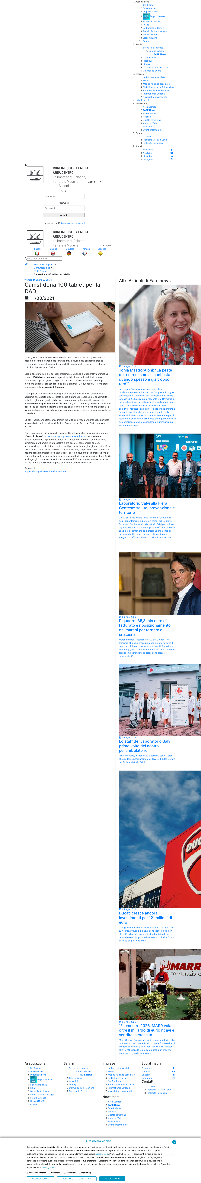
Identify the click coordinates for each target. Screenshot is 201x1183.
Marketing (86, 1172)
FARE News (40, 271)
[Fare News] (147, 325)
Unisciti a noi (142, 100)
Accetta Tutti (112, 1179)
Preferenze (56, 1172)
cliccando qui (102, 1154)
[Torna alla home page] (26, 264)
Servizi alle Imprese (44, 264)
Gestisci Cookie (40, 1179)
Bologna (37, 471)
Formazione (60, 471)
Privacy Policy (48, 1167)
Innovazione (47, 471)
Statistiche (71, 1172)
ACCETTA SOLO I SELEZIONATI (77, 1179)
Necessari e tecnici (37, 1172)
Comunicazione (42, 267)
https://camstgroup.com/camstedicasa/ (65, 436)
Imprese (29, 471)
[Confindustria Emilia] (28, 81)
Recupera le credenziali (73, 223)
